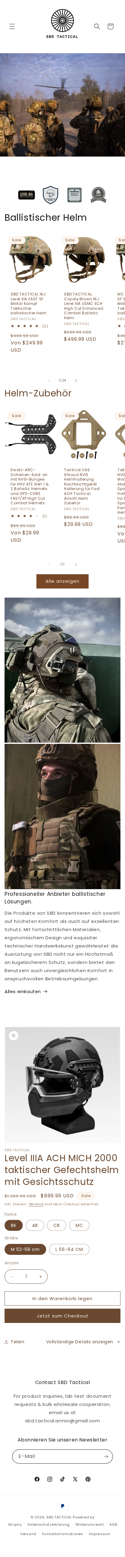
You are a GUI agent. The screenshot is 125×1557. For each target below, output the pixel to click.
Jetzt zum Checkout (63, 1316)
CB (56, 1225)
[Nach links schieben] (49, 380)
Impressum (99, 1533)
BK (13, 1225)
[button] (12, 26)
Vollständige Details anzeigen (79, 1342)
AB (35, 1225)
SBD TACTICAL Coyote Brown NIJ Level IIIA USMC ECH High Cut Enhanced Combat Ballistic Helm (83, 306)
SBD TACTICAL (59, 1517)
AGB (113, 1524)
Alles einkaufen (23, 991)
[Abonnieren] (106, 1456)
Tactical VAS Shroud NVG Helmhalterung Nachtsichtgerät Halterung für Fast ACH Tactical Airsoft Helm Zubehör (82, 487)
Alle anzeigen (62, 581)
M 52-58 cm (25, 1249)
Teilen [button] (18, 1342)
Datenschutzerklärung (49, 1524)
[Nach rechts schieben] (76, 380)
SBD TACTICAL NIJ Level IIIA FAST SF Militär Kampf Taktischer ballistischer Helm (29, 304)
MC (79, 1225)
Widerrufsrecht (90, 1524)
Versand (36, 1204)
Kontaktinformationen (62, 1533)
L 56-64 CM (69, 1249)
